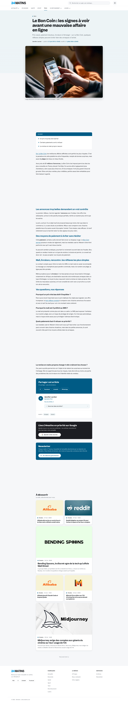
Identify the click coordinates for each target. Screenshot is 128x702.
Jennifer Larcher (37, 41)
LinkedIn (55, 389)
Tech (45, 8)
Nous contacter (76, 677)
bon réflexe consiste (52, 300)
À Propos (74, 674)
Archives (98, 674)
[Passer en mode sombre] (115, 3)
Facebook (47, 389)
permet (38, 242)
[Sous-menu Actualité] (18, 8)
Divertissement (55, 8)
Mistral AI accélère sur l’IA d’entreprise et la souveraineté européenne (76, 597)
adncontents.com (25, 699)
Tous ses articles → (49, 401)
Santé (33, 8)
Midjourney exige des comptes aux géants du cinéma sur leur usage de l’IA (60, 641)
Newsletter (99, 677)
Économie (25, 8)
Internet (52, 414)
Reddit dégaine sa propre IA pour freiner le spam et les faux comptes (78, 521)
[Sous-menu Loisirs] (69, 8)
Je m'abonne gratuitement (51, 455)
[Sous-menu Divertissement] (60, 8)
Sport (39, 8)
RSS (13, 680)
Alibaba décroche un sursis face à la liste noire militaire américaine (48, 521)
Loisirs (66, 8)
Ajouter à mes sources (50, 435)
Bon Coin (86, 240)
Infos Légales (76, 680)
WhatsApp (65, 389)
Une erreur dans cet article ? (55, 406)
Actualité (14, 8)
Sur (41, 154)
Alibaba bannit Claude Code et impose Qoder (47, 596)
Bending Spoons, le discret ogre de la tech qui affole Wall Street (63, 564)
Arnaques (46, 414)
